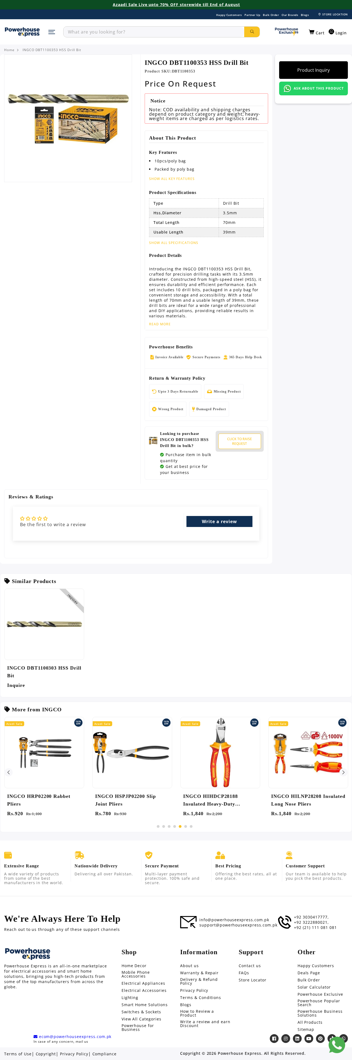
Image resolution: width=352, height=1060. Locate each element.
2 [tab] (163, 826)
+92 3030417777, (311, 917)
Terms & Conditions (200, 998)
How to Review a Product (197, 1013)
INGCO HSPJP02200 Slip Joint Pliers (125, 800)
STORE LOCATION (335, 14)
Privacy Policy (194, 990)
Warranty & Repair (199, 973)
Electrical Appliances (143, 983)
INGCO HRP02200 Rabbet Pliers (38, 800)
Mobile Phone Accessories (136, 974)
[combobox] (154, 32)
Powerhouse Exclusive (320, 994)
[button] (316, 32)
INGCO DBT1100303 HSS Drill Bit (44, 671)
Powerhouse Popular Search (319, 1003)
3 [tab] (169, 826)
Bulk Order (271, 14)
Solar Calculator (314, 987)
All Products (310, 1022)
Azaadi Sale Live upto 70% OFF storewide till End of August (176, 5)
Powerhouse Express (239, 1053)
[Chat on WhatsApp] (337, 1045)
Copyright (46, 1054)
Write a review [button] (219, 521)
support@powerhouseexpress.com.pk (238, 925)
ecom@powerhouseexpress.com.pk (75, 1037)
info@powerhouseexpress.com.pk (234, 920)
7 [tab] (191, 826)
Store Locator (252, 980)
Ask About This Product (318, 88)
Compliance (104, 1054)
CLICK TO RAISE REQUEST (239, 441)
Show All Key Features (172, 178)
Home (9, 50)
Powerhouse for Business (138, 1027)
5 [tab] (180, 826)
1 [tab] (158, 826)
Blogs (305, 14)
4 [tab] (174, 826)
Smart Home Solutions (145, 1005)
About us (189, 966)
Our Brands (290, 14)
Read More (160, 324)
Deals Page (309, 973)
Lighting (130, 998)
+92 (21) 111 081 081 (315, 927)
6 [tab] (185, 826)
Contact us (250, 966)
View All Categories (141, 1019)
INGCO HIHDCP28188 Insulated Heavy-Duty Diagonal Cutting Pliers (211, 800)
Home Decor (134, 966)
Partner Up (252, 14)
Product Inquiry (313, 70)
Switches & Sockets (141, 1012)
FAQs (244, 973)
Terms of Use (18, 1054)
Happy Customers (229, 14)
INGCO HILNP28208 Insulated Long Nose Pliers (308, 800)
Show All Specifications (173, 243)
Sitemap (306, 1029)
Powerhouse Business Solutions (320, 1013)
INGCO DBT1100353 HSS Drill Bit (52, 50)
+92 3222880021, (311, 922)
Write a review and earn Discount (205, 1024)
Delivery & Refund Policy (199, 981)
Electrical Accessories (144, 990)
